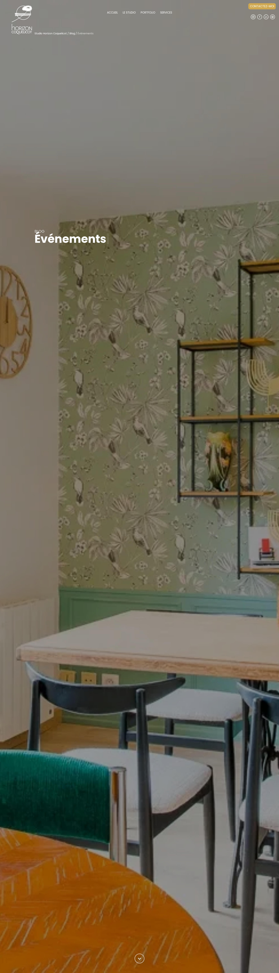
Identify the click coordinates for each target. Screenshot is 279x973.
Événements (85, 33)
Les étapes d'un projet (135, 16)
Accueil (112, 12)
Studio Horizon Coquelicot (51, 33)
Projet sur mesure (170, 16)
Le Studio (129, 12)
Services (166, 12)
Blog (72, 33)
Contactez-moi (262, 6)
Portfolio (148, 12)
